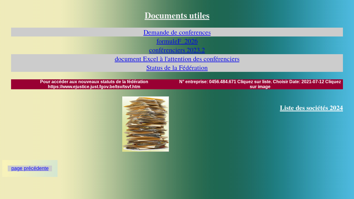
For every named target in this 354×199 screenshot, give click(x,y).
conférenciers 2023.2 (177, 49)
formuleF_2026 (177, 40)
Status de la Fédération (177, 67)
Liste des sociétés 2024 (311, 107)
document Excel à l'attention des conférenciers (177, 58)
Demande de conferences (177, 32)
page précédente (30, 168)
